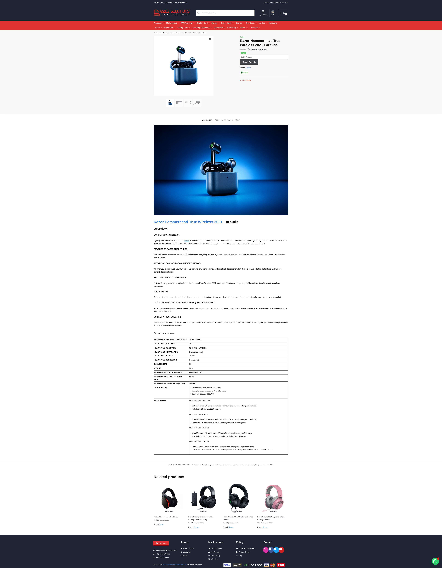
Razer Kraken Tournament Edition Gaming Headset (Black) (201, 518)
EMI (272, 15)
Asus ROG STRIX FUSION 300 (166, 517)
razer (242, 465)
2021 (271, 465)
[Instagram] (266, 550)
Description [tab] (207, 120)
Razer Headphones (209, 465)
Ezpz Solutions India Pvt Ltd (174, 564)
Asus (161, 525)
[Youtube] (281, 550)
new (267, 465)
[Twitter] (276, 550)
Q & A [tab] (237, 120)
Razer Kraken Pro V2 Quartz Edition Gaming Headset (271, 518)
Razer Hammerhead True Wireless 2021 (188, 222)
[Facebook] (271, 550)
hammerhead (249, 465)
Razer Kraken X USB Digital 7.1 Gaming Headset (238, 518)
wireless (236, 465)
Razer (248, 68)
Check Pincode (249, 62)
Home (156, 33)
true (256, 465)
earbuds (262, 465)
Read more (169, 532)
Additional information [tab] (224, 120)
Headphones (164, 33)
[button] (210, 39)
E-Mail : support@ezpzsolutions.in (276, 2)
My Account (263, 15)
